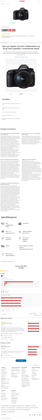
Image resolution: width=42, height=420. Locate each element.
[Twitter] (37, 414)
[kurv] (1, 1)
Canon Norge (3, 414)
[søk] (4, 1)
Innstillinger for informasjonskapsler (8, 411)
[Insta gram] (32, 414)
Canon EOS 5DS (3, 42)
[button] (11, 94)
